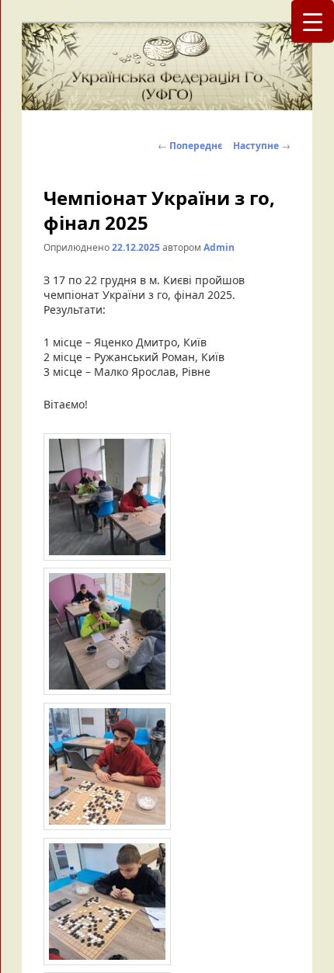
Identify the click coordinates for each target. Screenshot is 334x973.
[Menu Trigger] (312, 21)
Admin (219, 247)
